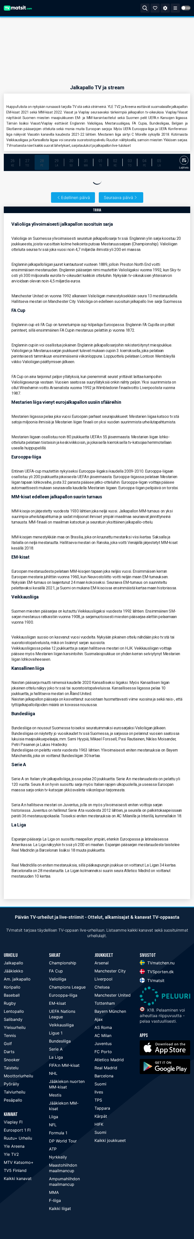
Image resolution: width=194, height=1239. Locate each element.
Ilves (98, 1091)
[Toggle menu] (175, 8)
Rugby (10, 1003)
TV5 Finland (15, 1170)
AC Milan (102, 1035)
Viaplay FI (13, 1122)
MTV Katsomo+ (19, 1162)
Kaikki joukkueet (110, 1140)
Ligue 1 (55, 1032)
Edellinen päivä (75, 197)
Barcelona (103, 1075)
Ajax (98, 1019)
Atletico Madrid (109, 1059)
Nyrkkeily (58, 1157)
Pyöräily (11, 1083)
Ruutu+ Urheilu (18, 1138)
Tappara (102, 1108)
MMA (54, 1192)
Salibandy (13, 1019)
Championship (62, 962)
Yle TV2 (11, 1154)
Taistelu (11, 1067)
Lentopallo (14, 1011)
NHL (53, 1073)
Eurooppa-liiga (63, 995)
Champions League (67, 987)
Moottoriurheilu (18, 1075)
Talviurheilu (14, 1091)
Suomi (100, 1083)
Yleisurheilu (15, 1027)
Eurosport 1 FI (17, 1130)
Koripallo (12, 987)
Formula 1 (58, 1132)
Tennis (10, 1035)
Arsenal (101, 962)
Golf (8, 1043)
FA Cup (56, 970)
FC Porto (103, 1051)
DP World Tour (63, 1140)
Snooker (12, 1059)
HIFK (98, 1124)
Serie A (56, 1049)
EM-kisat (57, 1003)
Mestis (55, 1095)
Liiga (53, 1116)
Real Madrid (105, 1067)
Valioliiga (57, 979)
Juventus (103, 1043)
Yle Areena (14, 1146)
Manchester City (110, 970)
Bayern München (110, 1011)
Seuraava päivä (118, 197)
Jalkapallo (13, 962)
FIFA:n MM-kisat (64, 1065)
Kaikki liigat (60, 1208)
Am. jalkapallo (17, 979)
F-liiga (55, 1200)
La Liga (56, 1057)
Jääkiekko (13, 970)
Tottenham (104, 1003)
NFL (53, 1124)
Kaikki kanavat (18, 1178)
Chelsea (102, 987)
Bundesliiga (60, 1041)
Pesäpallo (13, 1100)
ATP (53, 1148)
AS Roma (103, 1027)
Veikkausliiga (61, 1024)
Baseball (12, 995)
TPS (98, 1100)
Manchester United (112, 995)
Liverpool (103, 979)
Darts (9, 1051)
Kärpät (100, 1116)
